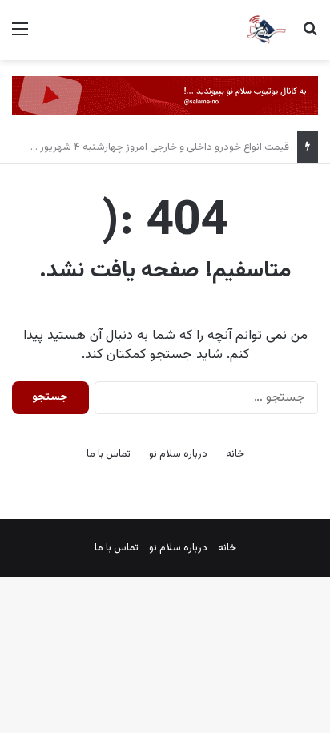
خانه (235, 454)
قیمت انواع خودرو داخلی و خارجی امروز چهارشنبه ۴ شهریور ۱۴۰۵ (153, 147)
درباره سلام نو (178, 454)
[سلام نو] (266, 30)
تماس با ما (109, 454)
